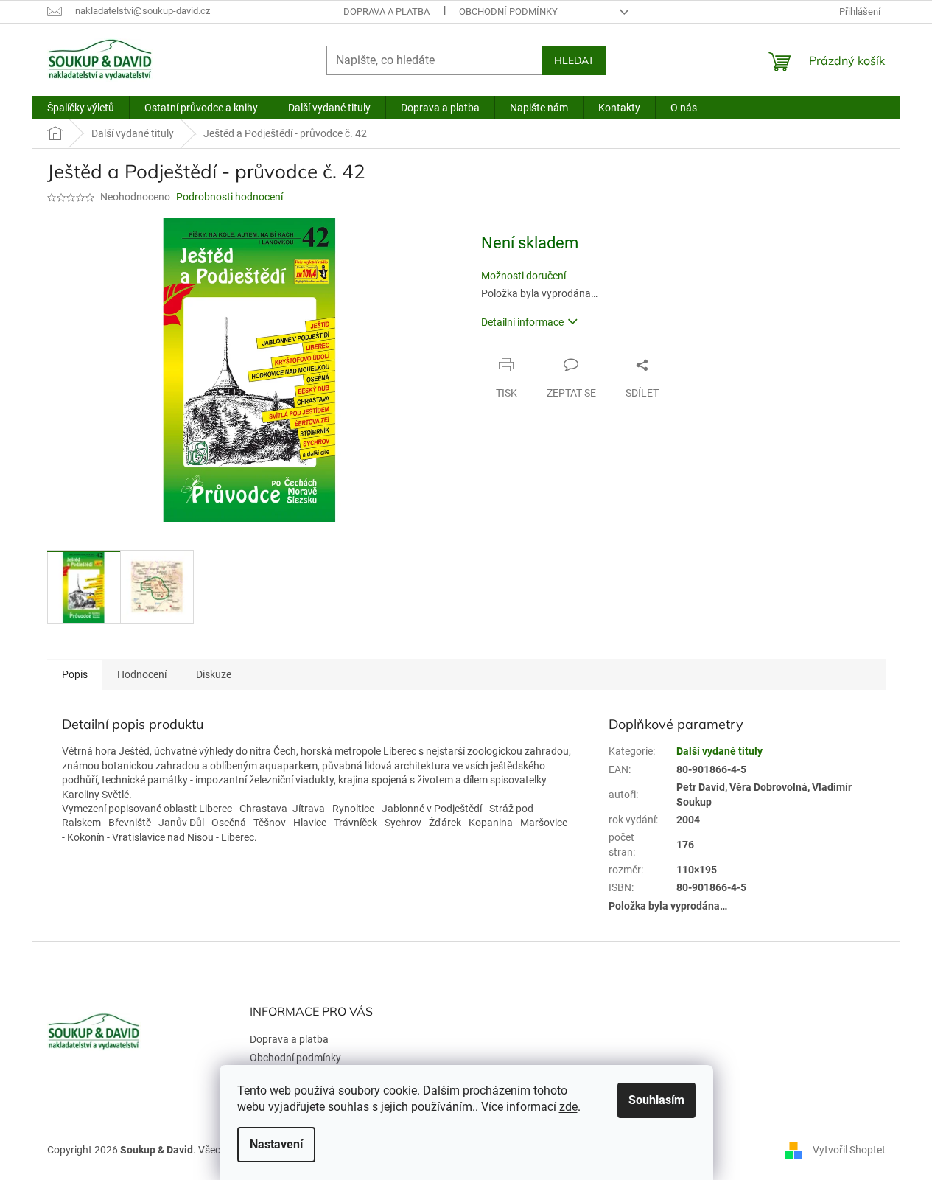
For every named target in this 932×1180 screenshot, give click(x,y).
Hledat (574, 60)
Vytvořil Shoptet (849, 1149)
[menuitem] (80, 107)
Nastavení (276, 1144)
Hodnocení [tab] (142, 674)
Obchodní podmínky (508, 11)
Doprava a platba (386, 11)
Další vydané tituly (719, 751)
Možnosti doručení (523, 276)
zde (568, 1107)
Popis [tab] (75, 674)
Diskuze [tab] (213, 674)
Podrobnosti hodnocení (229, 197)
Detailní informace (522, 322)
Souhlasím (656, 1100)
